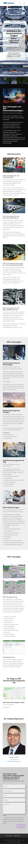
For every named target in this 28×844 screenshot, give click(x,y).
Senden (21, 826)
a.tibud (9, 761)
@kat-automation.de (16, 761)
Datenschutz (17, 835)
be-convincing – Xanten (15, 842)
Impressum (9, 835)
